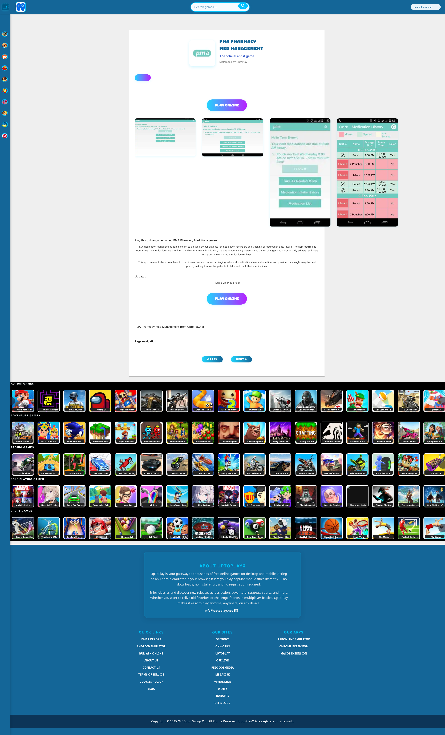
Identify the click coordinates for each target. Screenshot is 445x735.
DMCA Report (151, 639)
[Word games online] (5, 124)
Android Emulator (151, 646)
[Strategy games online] (5, 113)
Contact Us (151, 667)
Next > (241, 359)
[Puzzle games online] (5, 79)
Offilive (222, 660)
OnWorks (222, 646)
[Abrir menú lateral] (5, 6)
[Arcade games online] (5, 45)
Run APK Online (151, 653)
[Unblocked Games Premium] (5, 135)
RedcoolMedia (222, 667)
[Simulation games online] (5, 90)
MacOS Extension (294, 653)
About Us (151, 660)
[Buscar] (243, 6)
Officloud (222, 703)
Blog (151, 688)
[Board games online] (5, 56)
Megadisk (222, 674)
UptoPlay (222, 653)
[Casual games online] (5, 68)
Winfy (222, 688)
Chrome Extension (293, 646)
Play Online (227, 105)
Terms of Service (151, 674)
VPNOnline (222, 681)
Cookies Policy (151, 681)
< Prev (212, 359)
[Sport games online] (5, 102)
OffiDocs (222, 639)
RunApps (222, 695)
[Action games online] (5, 34)
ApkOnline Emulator (294, 639)
